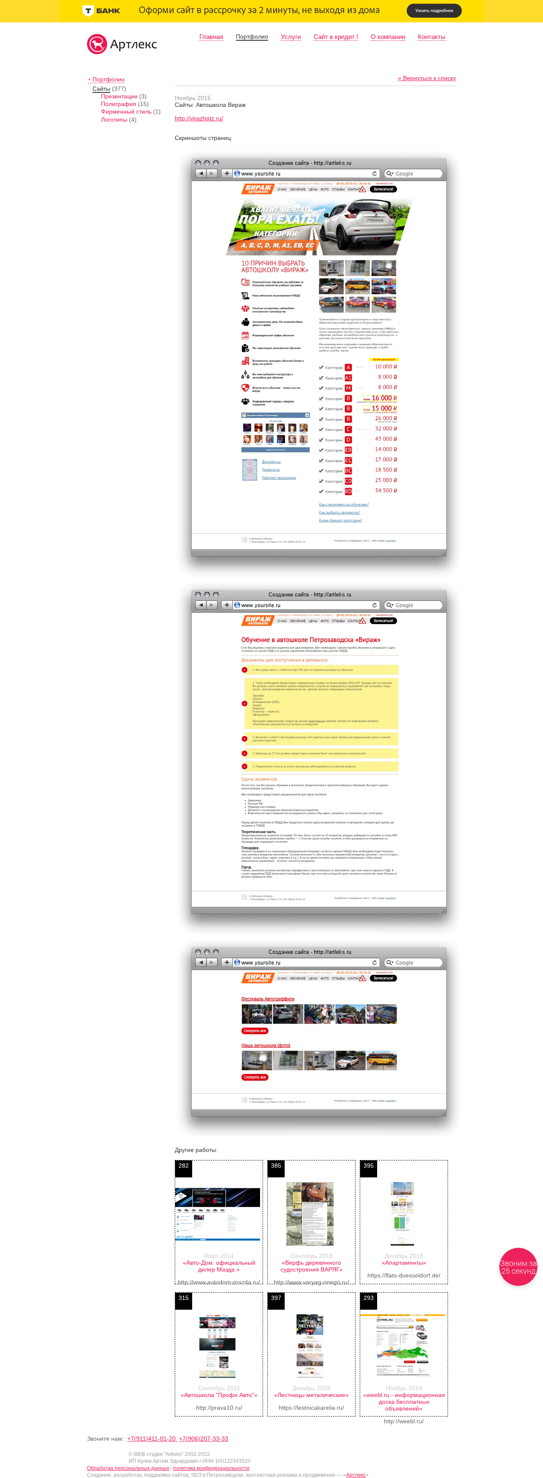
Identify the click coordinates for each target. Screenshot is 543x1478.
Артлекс (356, 1475)
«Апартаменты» (404, 1262)
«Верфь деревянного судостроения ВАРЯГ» (311, 1266)
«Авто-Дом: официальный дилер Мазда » (219, 1266)
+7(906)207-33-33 (203, 1438)
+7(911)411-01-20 (152, 1438)
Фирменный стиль (126, 111)
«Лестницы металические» (311, 1395)
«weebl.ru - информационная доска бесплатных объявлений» (404, 1402)
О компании (388, 36)
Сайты (101, 88)
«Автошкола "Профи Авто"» (219, 1395)
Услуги (291, 36)
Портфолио (252, 36)
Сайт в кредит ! (335, 36)
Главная (211, 36)
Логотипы (114, 119)
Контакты (431, 36)
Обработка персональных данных (128, 1468)
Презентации (119, 96)
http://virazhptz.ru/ (199, 118)
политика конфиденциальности (211, 1468)
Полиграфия (118, 103)
